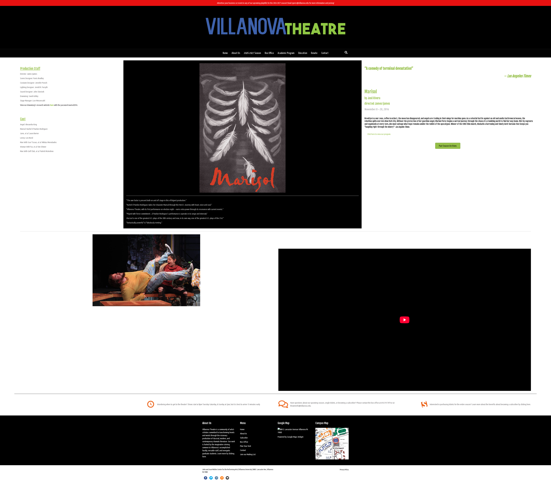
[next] (265, 274)
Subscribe (244, 437)
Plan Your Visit (245, 446)
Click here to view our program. (379, 134)
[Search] (346, 52)
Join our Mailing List (248, 454)
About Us (236, 53)
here (52, 105)
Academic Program (286, 53)
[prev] (27, 274)
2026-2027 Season (252, 53)
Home (225, 53)
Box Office (269, 53)
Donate (314, 53)
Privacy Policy (344, 470)
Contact (324, 53)
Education (302, 53)
